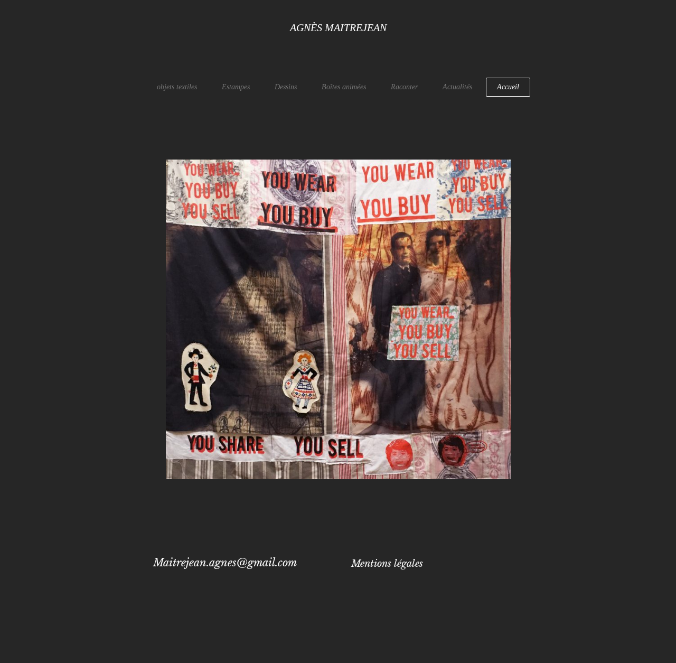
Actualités (457, 87)
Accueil (508, 87)
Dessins (286, 87)
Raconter (404, 87)
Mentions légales (387, 563)
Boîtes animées (344, 87)
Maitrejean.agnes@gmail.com (225, 562)
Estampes (236, 87)
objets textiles (177, 87)
